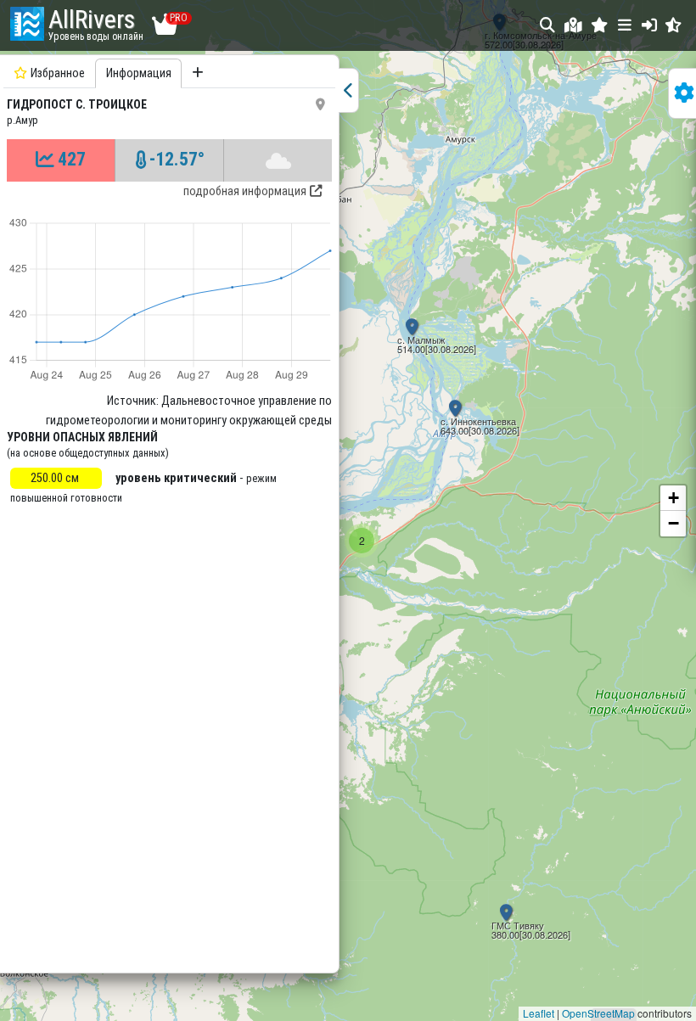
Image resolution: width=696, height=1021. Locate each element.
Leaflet (538, 1013)
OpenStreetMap (598, 1013)
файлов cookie (398, 923)
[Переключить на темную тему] (673, 25)
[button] (600, 25)
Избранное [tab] (58, 73)
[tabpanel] (169, 511)
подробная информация (244, 191)
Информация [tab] (138, 73)
